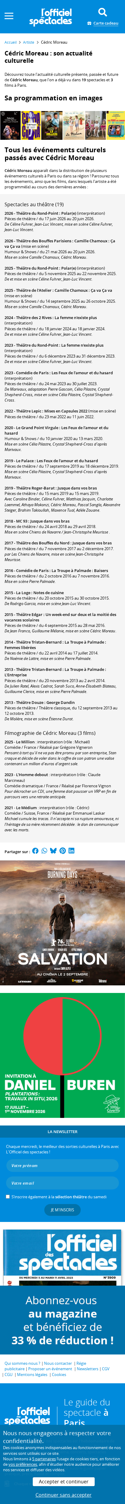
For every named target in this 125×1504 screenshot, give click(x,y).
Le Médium (26, 807)
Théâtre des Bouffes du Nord (42, 543)
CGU (8, 1374)
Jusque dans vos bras (77, 488)
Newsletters (87, 1368)
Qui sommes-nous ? (22, 1363)
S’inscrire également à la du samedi (59, 1196)
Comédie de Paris (32, 372)
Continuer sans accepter (63, 1495)
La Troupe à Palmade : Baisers (80, 570)
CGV (106, 1368)
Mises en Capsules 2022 (65, 411)
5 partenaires (44, 1459)
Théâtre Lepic (28, 411)
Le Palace (25, 460)
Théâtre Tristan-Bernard (39, 642)
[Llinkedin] (71, 851)
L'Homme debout (32, 774)
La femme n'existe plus (76, 317)
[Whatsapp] (44, 851)
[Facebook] (35, 851)
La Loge (23, 592)
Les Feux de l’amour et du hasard (82, 372)
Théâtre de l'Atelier (34, 290)
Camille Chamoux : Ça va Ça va (83, 290)
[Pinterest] (63, 851)
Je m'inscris (62, 1210)
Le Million (25, 742)
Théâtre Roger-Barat (35, 488)
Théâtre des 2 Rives (34, 317)
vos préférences (22, 1464)
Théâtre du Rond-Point (37, 213)
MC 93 (21, 521)
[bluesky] (53, 851)
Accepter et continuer (64, 1481)
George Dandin (60, 702)
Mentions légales (32, 1374)
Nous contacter (58, 1363)
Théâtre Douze (29, 702)
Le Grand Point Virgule (37, 427)
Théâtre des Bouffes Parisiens (43, 241)
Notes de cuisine (48, 592)
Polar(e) (68, 213)
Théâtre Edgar (29, 614)
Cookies (59, 1374)
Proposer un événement (50, 1368)
